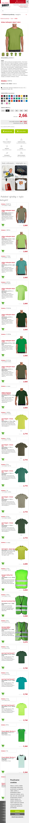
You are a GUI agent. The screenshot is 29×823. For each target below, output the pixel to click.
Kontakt (4, 820)
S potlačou (22, 131)
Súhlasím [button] (17, 811)
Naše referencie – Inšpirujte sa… (14, 163)
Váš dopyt (5, 804)
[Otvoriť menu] (27, 1)
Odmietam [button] (17, 814)
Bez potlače (8, 131)
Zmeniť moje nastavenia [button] (17, 817)
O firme (4, 812)
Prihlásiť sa (22, 2)
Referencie (5, 817)
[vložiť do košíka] (2, 225)
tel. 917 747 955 (23, 7)
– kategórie (12, 14)
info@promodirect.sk (23, 6)
